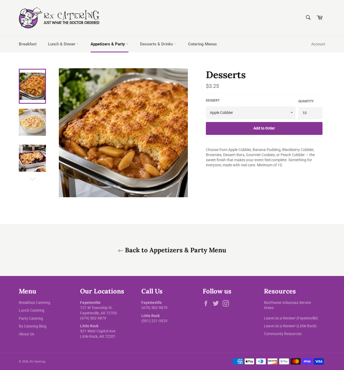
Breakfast (28, 44)
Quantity (306, 101)
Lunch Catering (31, 310)
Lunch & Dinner (62, 44)
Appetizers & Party (108, 44)
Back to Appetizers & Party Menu (174, 250)
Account (318, 44)
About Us (26, 334)
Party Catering (31, 318)
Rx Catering (37, 361)
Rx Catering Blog (32, 326)
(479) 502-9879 (93, 318)
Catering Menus (202, 44)
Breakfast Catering (34, 302)
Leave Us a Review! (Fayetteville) (291, 318)
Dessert (213, 100)
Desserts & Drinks (157, 44)
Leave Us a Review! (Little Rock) (290, 326)
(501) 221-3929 (154, 321)
